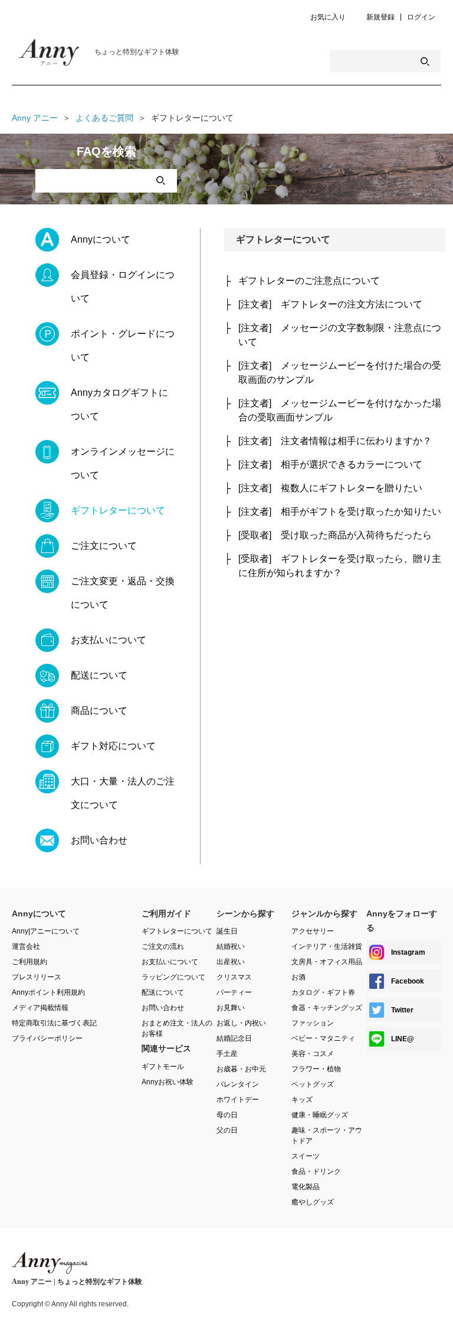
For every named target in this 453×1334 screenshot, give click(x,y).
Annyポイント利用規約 (48, 992)
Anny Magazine (59, 55)
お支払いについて (108, 640)
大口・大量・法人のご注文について (123, 793)
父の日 (227, 1130)
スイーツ (305, 1156)
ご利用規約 (29, 962)
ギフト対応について (113, 746)
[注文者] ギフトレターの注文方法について (330, 304)
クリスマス (234, 977)
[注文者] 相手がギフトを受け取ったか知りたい (339, 512)
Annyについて (100, 239)
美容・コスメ (312, 1054)
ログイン (421, 17)
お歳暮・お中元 (241, 1069)
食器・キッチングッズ (326, 1008)
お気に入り (328, 17)
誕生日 (227, 931)
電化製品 (305, 1187)
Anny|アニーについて (46, 931)
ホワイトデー (237, 1099)
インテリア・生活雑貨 (326, 946)
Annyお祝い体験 (167, 1082)
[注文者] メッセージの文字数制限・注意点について (339, 335)
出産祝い (230, 962)
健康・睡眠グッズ (319, 1115)
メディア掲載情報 (40, 1008)
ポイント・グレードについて (123, 345)
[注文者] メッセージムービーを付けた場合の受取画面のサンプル (339, 372)
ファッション (312, 1023)
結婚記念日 (234, 1038)
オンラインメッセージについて (123, 463)
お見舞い (230, 1008)
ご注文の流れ (163, 946)
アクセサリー (312, 931)
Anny (50, 1263)
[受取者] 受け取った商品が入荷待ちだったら (335, 535)
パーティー (234, 992)
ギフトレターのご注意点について (309, 281)
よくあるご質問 (104, 118)
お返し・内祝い (241, 1023)
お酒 (298, 977)
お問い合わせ (99, 840)
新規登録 (380, 17)
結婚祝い (230, 946)
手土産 (227, 1054)
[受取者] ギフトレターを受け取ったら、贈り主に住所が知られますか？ (339, 566)
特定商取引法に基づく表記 (54, 1023)
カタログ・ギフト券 (323, 992)
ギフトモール (163, 1066)
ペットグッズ (312, 1084)
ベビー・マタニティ (323, 1038)
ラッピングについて (173, 977)
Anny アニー (35, 118)
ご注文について (104, 546)
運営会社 (26, 946)
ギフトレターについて (118, 510)
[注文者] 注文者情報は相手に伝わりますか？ (335, 441)
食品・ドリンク (316, 1171)
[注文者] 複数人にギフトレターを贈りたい (330, 488)
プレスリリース (36, 977)
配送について (99, 675)
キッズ (302, 1099)
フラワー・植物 (316, 1069)
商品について (99, 711)
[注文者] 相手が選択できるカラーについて (330, 464)
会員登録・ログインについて (123, 286)
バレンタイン (237, 1084)
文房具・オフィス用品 (326, 962)
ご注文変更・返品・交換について (123, 593)
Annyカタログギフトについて (119, 404)
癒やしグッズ (312, 1202)
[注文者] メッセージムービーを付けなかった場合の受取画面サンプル (339, 410)
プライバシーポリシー (47, 1038)
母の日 (227, 1115)
